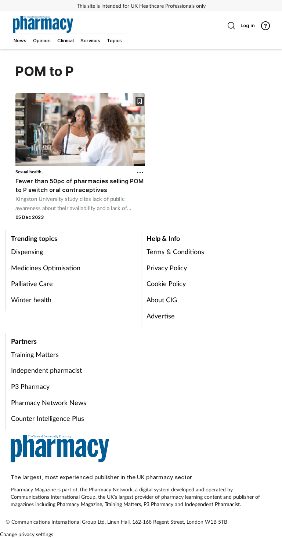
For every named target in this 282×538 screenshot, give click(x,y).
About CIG (162, 300)
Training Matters (35, 354)
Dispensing (27, 252)
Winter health (31, 300)
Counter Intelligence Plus (47, 418)
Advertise (161, 316)
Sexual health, (29, 171)
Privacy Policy (167, 268)
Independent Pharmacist (212, 504)
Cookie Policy (166, 283)
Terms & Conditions (175, 252)
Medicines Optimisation (45, 268)
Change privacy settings (26, 534)
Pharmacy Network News (48, 402)
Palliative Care (32, 283)
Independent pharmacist (46, 370)
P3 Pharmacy (30, 386)
